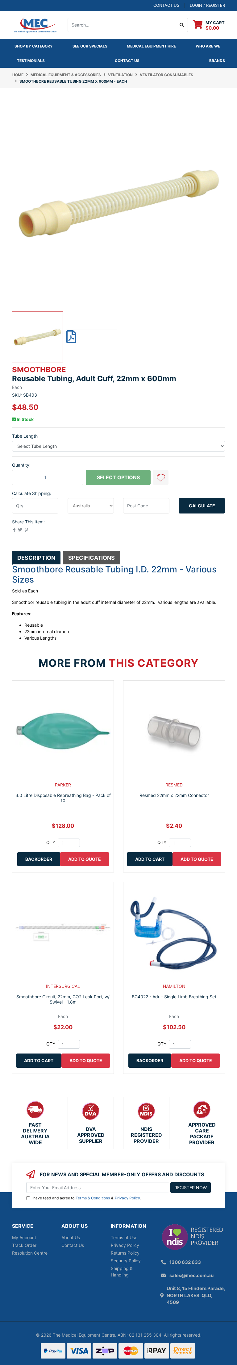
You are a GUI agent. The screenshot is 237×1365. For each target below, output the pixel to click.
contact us (166, 5)
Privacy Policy (127, 1198)
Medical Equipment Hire (151, 46)
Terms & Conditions (93, 1198)
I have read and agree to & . (86, 1198)
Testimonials (31, 60)
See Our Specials (90, 46)
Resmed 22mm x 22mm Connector (174, 795)
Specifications (91, 558)
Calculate (202, 505)
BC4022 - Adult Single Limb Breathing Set (174, 996)
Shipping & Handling (122, 1271)
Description (36, 558)
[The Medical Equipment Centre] (35, 24)
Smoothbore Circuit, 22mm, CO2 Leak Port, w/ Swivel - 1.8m (63, 999)
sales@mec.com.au (191, 1275)
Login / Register (207, 5)
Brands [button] (217, 60)
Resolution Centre (30, 1253)
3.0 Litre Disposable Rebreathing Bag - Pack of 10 (63, 798)
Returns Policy (125, 1253)
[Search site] (182, 25)
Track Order (24, 1245)
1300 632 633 (185, 1262)
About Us (70, 1237)
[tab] (36, 557)
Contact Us (127, 60)
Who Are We (208, 46)
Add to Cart (149, 859)
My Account (24, 1237)
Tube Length (25, 436)
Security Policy (126, 1260)
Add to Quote (84, 859)
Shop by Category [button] (34, 46)
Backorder (38, 859)
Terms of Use (124, 1237)
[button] (160, 477)
